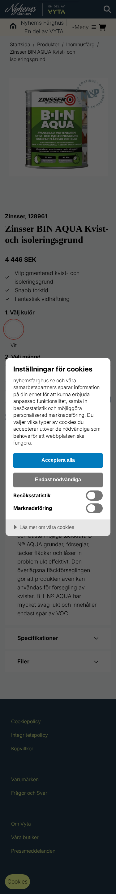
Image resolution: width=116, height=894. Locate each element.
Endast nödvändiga (58, 479)
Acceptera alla (58, 460)
